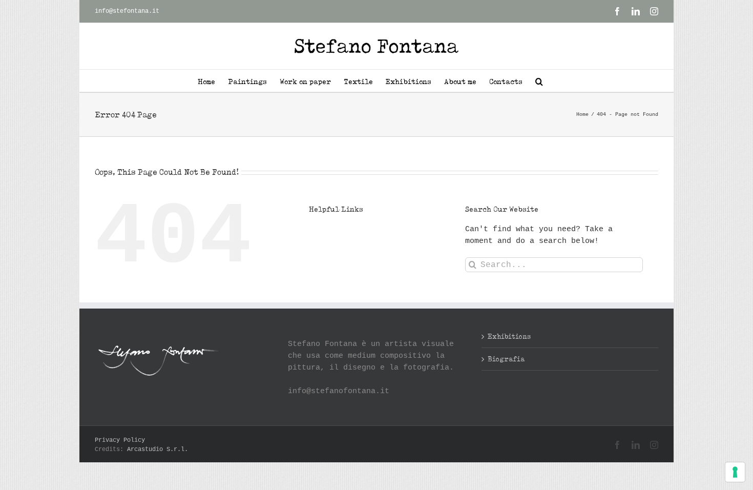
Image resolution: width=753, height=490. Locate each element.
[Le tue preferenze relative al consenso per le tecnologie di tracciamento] (735, 472)
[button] (539, 81)
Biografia (506, 359)
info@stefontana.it (127, 11)
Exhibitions (509, 336)
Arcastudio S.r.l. (157, 449)
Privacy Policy (120, 440)
